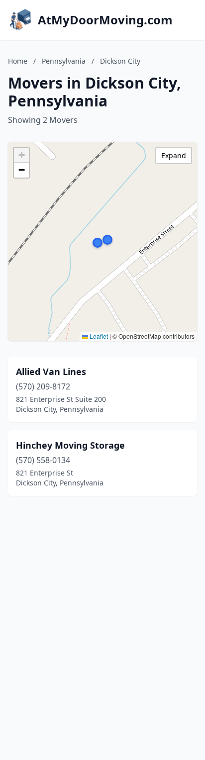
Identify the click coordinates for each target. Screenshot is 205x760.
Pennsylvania (64, 61)
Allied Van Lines (51, 372)
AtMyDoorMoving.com (105, 20)
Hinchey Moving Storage (70, 445)
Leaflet (98, 336)
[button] (107, 240)
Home (17, 61)
